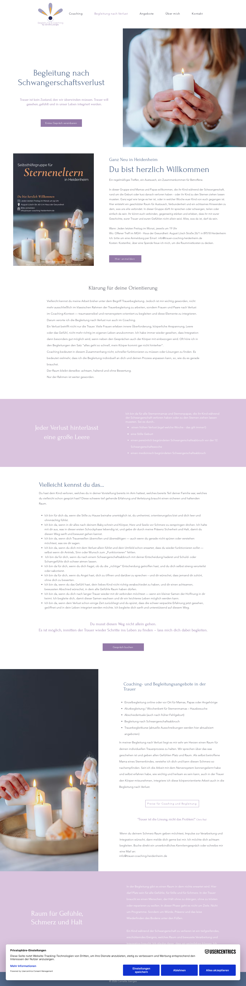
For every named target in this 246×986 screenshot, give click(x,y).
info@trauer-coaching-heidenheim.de (143, 856)
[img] (50, 26)
